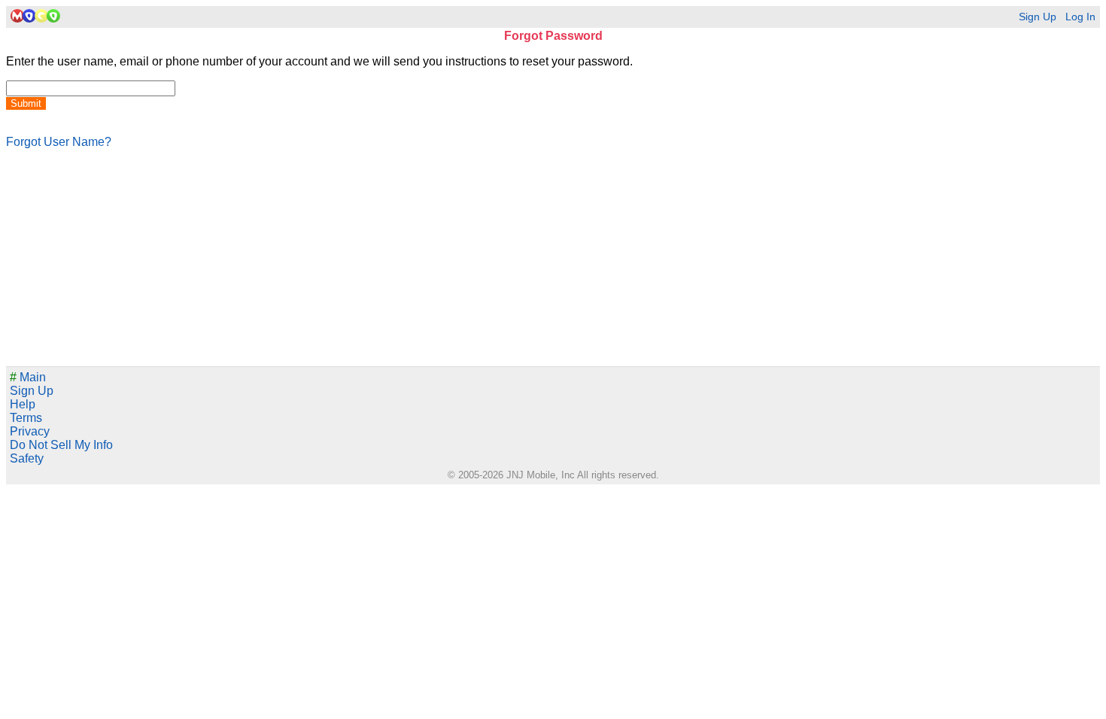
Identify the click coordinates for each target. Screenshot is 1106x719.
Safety (27, 458)
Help (22, 404)
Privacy (30, 431)
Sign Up (1037, 17)
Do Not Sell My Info (61, 444)
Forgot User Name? (58, 141)
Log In (1080, 17)
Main (28, 377)
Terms (26, 417)
